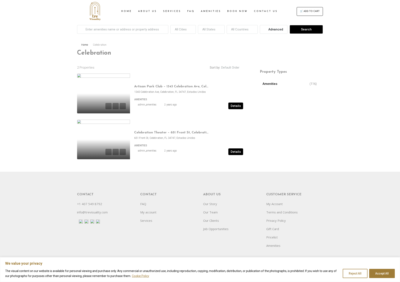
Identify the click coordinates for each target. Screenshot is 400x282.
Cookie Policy (140, 276)
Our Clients (211, 220)
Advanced (275, 29)
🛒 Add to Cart (310, 11)
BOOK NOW (237, 11)
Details (236, 106)
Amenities (269, 84)
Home (84, 44)
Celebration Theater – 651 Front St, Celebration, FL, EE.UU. (181, 132)
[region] (200, 269)
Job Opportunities (216, 229)
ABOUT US (147, 11)
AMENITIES (211, 11)
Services (146, 220)
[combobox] (183, 29)
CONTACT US (266, 11)
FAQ (191, 11)
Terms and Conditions (282, 212)
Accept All (382, 273)
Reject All (355, 273)
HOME (126, 11)
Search (306, 29)
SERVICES (172, 11)
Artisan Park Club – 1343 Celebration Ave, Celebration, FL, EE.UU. (186, 86)
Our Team (210, 212)
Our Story (210, 204)
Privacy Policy (276, 220)
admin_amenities (147, 104)
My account (148, 212)
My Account (274, 204)
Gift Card (272, 229)
